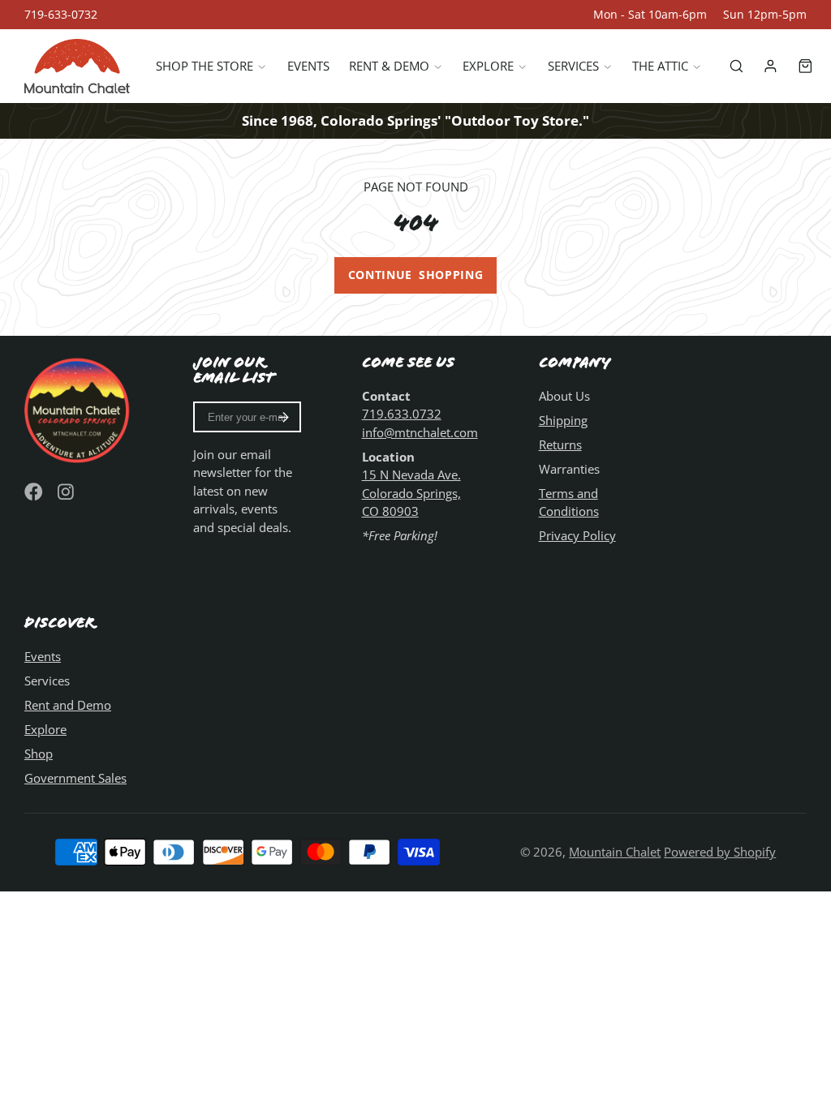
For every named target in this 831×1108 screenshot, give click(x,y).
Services (573, 66)
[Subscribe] (283, 417)
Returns (560, 444)
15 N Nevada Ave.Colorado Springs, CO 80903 (411, 492)
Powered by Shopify (720, 852)
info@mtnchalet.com (420, 432)
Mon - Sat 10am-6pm (650, 14)
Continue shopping (416, 275)
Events (308, 66)
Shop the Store (204, 66)
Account (770, 66)
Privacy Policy (577, 535)
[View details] (78, 409)
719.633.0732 (401, 414)
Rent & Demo (389, 66)
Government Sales (75, 778)
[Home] (77, 66)
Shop (38, 753)
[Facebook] (33, 492)
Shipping (563, 420)
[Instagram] (67, 492)
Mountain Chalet (615, 852)
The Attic (660, 66)
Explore (488, 66)
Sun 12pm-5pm (765, 14)
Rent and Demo (67, 705)
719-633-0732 (60, 14)
